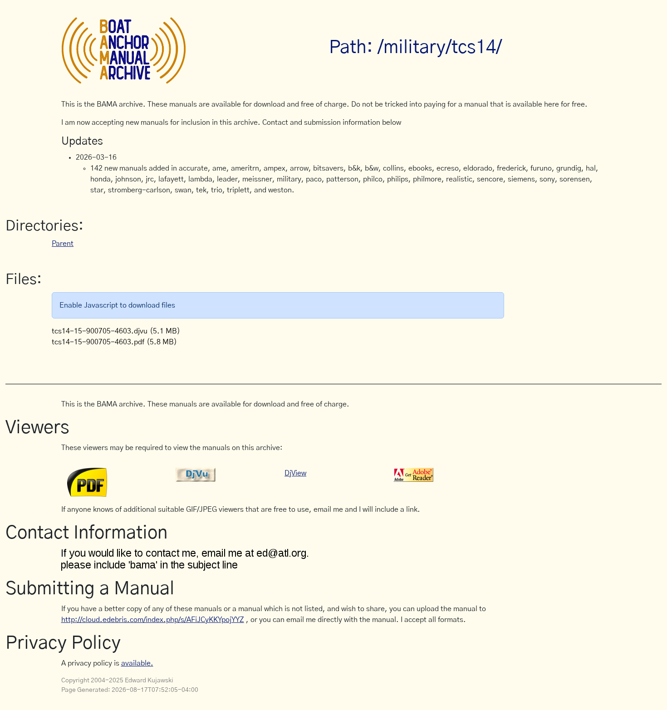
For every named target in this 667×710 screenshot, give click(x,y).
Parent (63, 243)
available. (137, 663)
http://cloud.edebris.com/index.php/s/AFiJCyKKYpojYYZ (152, 619)
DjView (295, 473)
